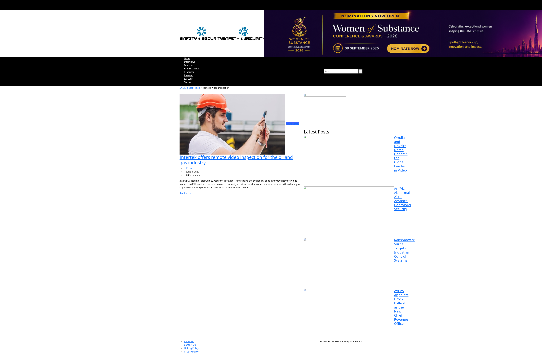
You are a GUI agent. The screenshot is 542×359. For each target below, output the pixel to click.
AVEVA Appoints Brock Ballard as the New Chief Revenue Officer (401, 307)
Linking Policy (191, 348)
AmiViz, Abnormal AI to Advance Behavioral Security (402, 198)
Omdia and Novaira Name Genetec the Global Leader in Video (400, 153)
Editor (189, 168)
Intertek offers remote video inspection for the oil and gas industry (236, 160)
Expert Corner (191, 68)
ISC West (188, 78)
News (187, 58)
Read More (185, 193)
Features (188, 65)
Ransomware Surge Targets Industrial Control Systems (404, 250)
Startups (188, 82)
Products (189, 72)
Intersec (188, 75)
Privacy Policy (191, 351)
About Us (189, 341)
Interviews (189, 61)
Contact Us (190, 344)
